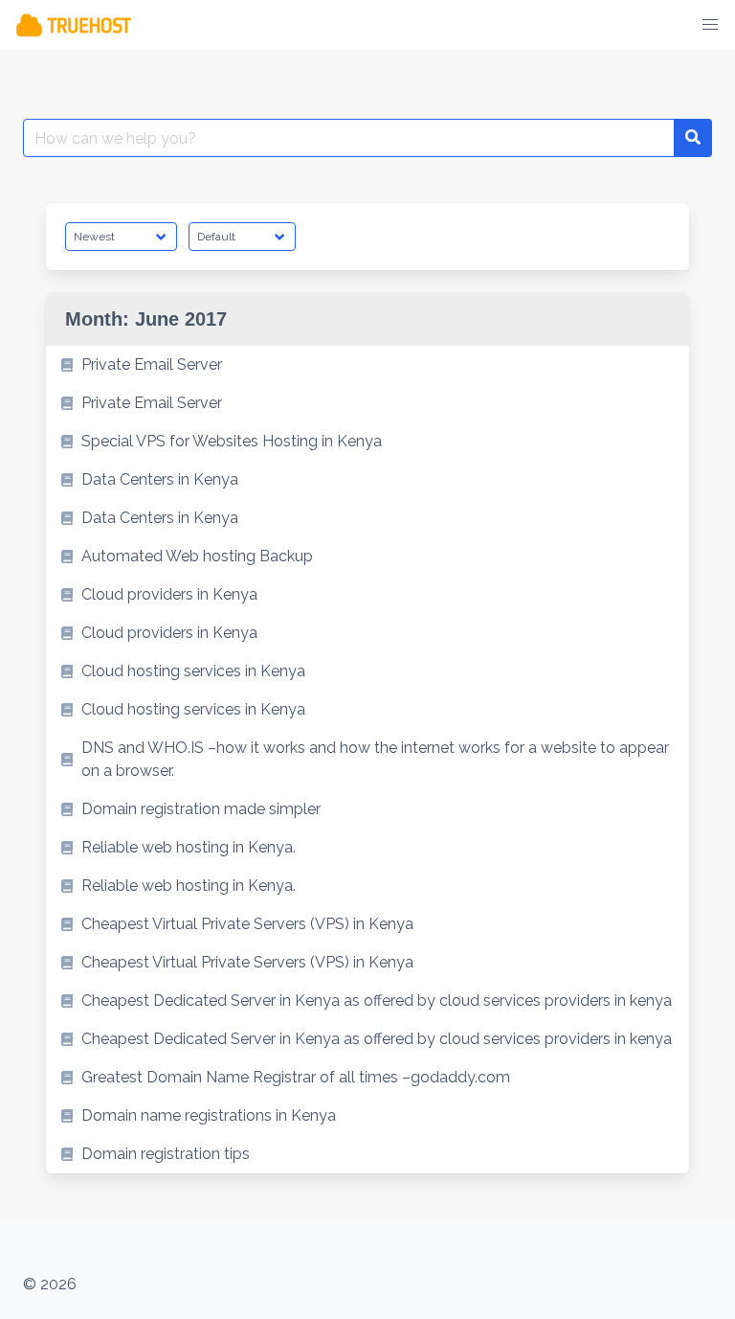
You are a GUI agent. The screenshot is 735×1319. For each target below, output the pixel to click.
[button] (710, 25)
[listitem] (367, 365)
